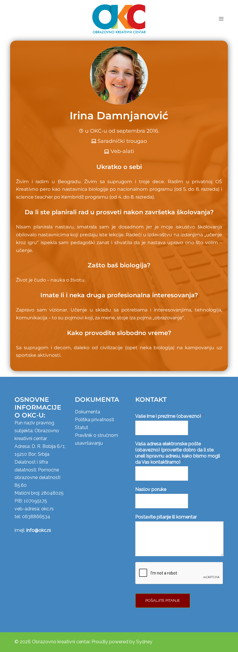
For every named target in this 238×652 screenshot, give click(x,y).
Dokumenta (87, 412)
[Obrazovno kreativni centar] (118, 18)
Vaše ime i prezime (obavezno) (169, 416)
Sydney (144, 641)
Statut (81, 427)
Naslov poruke (150, 489)
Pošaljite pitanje (162, 600)
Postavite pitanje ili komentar (166, 517)
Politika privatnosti (94, 419)
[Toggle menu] (221, 18)
